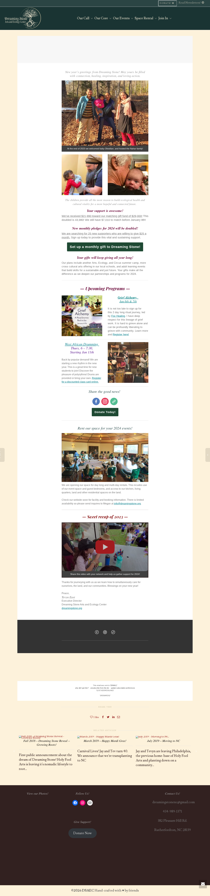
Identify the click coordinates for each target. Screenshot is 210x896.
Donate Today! (105, 412)
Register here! (121, 334)
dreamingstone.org (72, 608)
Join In (163, 18)
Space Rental (144, 18)
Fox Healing (118, 316)
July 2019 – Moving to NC (163, 741)
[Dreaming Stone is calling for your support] (105, 569)
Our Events (121, 18)
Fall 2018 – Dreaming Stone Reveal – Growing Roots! (46, 743)
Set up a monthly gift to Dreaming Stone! (105, 247)
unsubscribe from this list (99, 688)
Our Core (101, 18)
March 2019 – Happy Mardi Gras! (105, 741)
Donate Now (82, 833)
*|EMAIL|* (113, 685)
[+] (46, 736)
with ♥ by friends (127, 890)
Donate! (166, 3)
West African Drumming (82, 344)
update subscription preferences (123, 688)
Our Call (83, 18)
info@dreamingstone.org (127, 503)
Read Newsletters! (190, 2)
